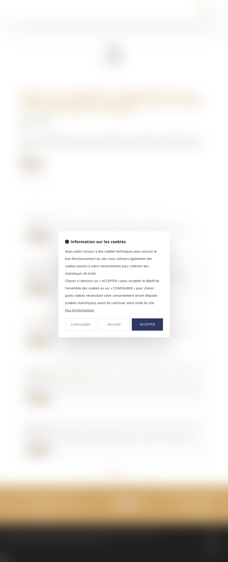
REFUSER (114, 324)
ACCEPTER (147, 324)
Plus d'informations (79, 310)
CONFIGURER (80, 324)
